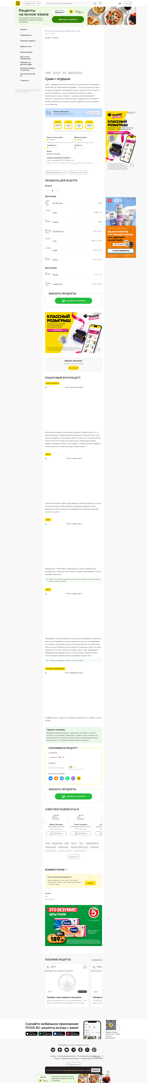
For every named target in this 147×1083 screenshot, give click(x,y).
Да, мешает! (73, 368)
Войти (90, 883)
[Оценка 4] (59, 768)
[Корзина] (120, 3)
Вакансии (57, 1058)
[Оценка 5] (62, 768)
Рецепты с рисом (80, 851)
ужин (47, 843)
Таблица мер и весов (77, 172)
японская (57, 154)
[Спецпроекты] (39, 35)
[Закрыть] (102, 1056)
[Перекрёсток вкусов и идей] (39, 63)
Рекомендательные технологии (70, 1058)
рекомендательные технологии (74, 1070)
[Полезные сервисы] (39, 41)
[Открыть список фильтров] (95, 3)
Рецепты (23, 29)
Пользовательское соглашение (86, 1056)
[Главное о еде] (39, 46)
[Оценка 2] (53, 768)
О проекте (24, 80)
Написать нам (74, 1064)
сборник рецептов (92, 843)
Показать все (73, 857)
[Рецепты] (39, 29)
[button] (45, 821)
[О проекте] (39, 80)
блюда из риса (63, 847)
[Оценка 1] (49, 768)
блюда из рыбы (51, 847)
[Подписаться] (85, 967)
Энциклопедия (26, 52)
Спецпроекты (25, 35)
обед (66, 843)
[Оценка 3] (56, 768)
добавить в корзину (75, 301)
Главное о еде (25, 46)
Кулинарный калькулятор (54, 172)
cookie (88, 1070)
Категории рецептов (87, 1058)
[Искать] (100, 3)
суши (81, 843)
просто (73, 843)
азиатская (50, 154)
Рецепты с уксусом (65, 851)
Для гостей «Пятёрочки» (25, 58)
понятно (95, 1070)
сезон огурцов (51, 851)
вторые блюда (57, 843)
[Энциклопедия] (39, 52)
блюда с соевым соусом (79, 847)
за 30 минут (95, 847)
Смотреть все (97, 960)
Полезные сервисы (27, 41)
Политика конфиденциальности (67, 1056)
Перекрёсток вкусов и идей (26, 63)
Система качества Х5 (27, 75)
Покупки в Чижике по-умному (27, 69)
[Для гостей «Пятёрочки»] (39, 58)
